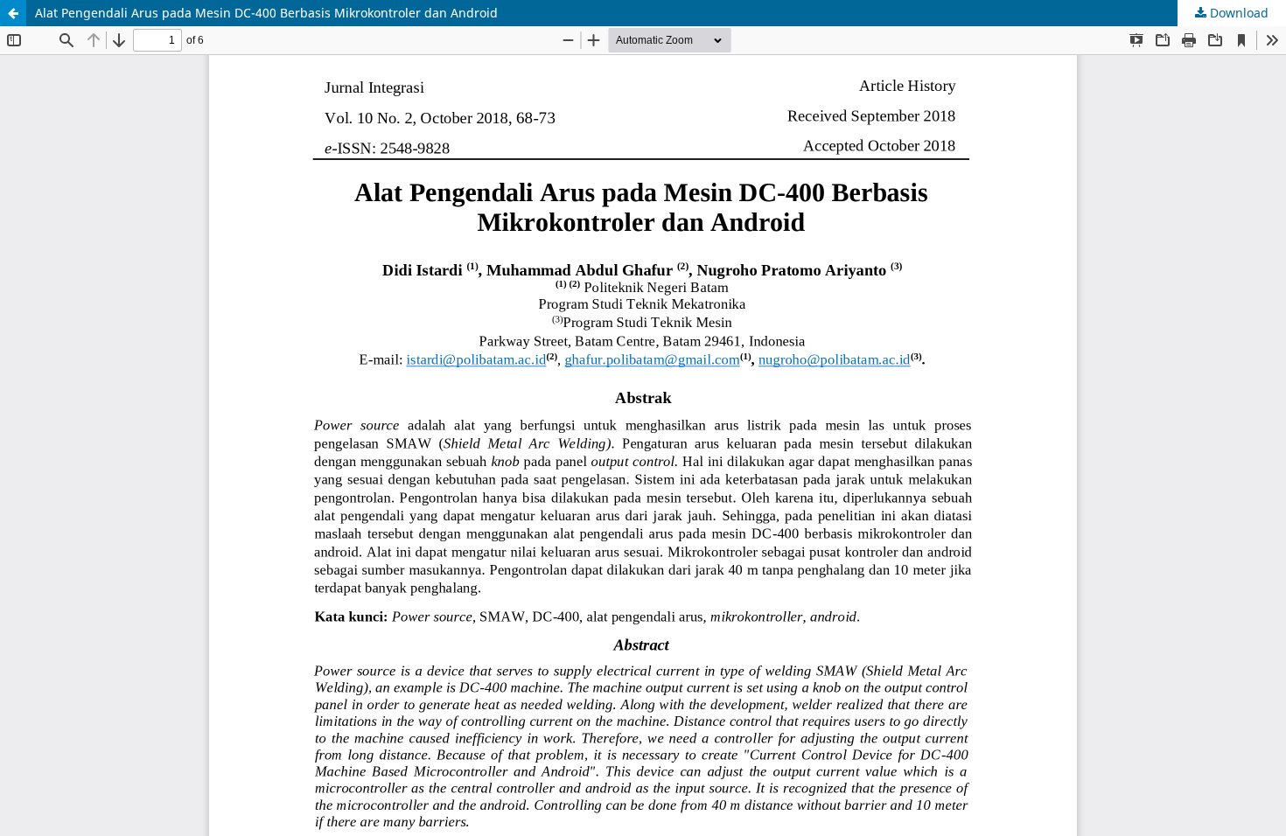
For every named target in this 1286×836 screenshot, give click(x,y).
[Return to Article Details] (13, 13)
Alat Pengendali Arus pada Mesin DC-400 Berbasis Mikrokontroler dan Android (266, 12)
